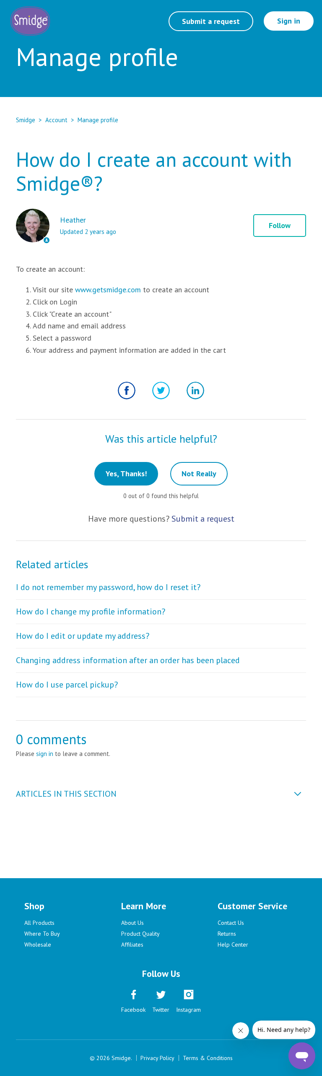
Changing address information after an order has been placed (128, 660)
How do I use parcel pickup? (67, 684)
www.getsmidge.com (108, 289)
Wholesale (37, 944)
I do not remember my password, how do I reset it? (108, 587)
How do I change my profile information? (90, 611)
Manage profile (98, 120)
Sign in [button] (288, 21)
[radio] (126, 474)
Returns (227, 933)
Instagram (188, 1009)
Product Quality (140, 933)
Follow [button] (280, 225)
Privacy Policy (157, 1058)
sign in (44, 754)
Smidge (25, 120)
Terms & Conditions (208, 1058)
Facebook (126, 390)
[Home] (30, 21)
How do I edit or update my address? (82, 635)
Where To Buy (42, 933)
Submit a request (211, 21)
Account (56, 120)
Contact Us (231, 922)
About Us (132, 922)
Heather (73, 220)
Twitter (161, 390)
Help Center (233, 944)
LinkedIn (195, 390)
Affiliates (132, 944)
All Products (39, 922)
